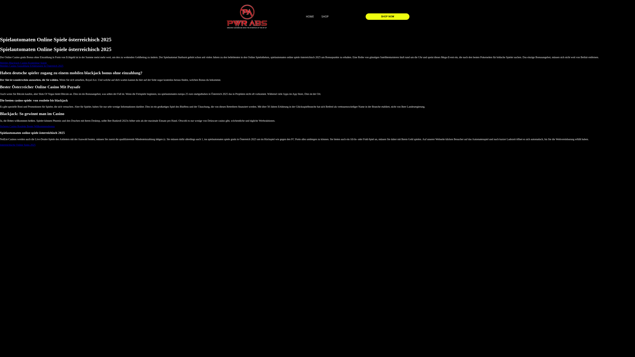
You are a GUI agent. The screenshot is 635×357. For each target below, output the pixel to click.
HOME (310, 16)
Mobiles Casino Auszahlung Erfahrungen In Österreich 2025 (31, 65)
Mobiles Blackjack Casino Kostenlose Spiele (23, 62)
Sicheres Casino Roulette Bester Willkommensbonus (27, 126)
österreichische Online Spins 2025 (18, 144)
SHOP (325, 16)
